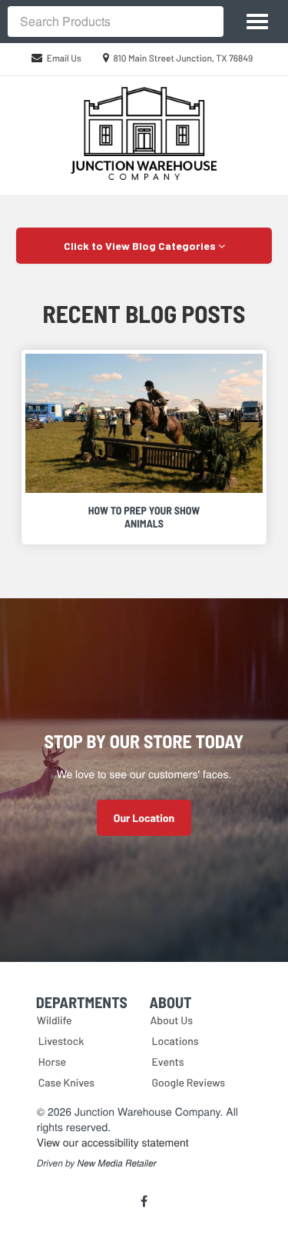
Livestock (61, 1040)
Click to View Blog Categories (141, 245)
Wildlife (54, 1020)
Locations (175, 1040)
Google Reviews (189, 1082)
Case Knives (66, 1082)
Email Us (64, 58)
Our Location (144, 817)
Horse (52, 1061)
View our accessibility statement (113, 1142)
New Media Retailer (117, 1163)
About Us (172, 1020)
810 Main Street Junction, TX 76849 (183, 58)
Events (168, 1061)
